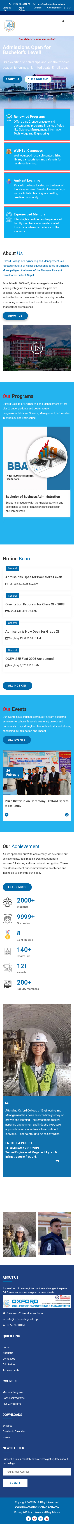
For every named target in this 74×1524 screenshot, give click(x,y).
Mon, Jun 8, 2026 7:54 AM (22, 611)
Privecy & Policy (23, 1512)
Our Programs (37, 79)
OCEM (32, 1502)
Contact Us (9, 1358)
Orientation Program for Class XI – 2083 (34, 604)
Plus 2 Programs (12, 1403)
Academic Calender (14, 1431)
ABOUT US (15, 315)
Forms (6, 1437)
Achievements (54, 7)
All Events (17, 739)
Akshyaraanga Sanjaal (43, 1506)
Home (6, 1347)
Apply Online (21, 9)
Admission (9, 1364)
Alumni (37, 7)
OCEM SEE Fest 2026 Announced (29, 659)
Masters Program (13, 1392)
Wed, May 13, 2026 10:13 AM (24, 638)
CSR (69, 7)
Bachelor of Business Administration (33, 497)
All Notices (17, 685)
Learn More (17, 887)
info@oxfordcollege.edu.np (51, 4)
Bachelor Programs (14, 1398)
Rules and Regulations (47, 1512)
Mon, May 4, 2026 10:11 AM (23, 665)
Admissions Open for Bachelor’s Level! (33, 577)
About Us (12, 79)
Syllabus (7, 1425)
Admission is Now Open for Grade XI (32, 631)
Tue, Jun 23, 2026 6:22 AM (23, 583)
